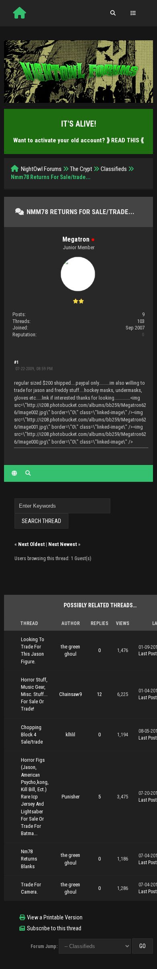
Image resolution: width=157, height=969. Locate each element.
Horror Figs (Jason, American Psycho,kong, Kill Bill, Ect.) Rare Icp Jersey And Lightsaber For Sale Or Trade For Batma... (35, 796)
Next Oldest (31, 544)
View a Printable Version (55, 917)
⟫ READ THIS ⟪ (125, 140)
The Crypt (81, 169)
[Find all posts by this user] (28, 473)
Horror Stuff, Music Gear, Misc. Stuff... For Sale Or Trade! (34, 694)
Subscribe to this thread (54, 928)
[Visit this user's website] (14, 473)
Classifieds (114, 169)
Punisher (71, 797)
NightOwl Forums (41, 169)
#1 (16, 362)
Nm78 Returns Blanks (29, 858)
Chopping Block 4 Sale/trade (32, 734)
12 (99, 694)
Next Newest (62, 544)
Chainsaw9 (70, 694)
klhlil (70, 734)
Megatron (75, 239)
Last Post (147, 653)
